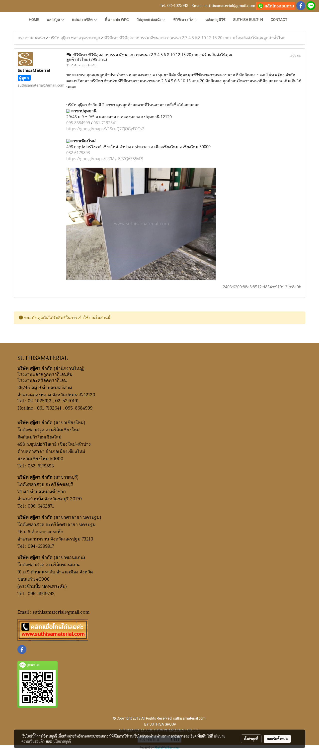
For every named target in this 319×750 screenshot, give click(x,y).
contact (279, 19)
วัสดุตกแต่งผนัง (149, 19)
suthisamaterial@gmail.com (230, 5)
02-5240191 (67, 400)
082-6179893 (78, 152)
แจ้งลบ (295, 55)
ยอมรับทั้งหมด (277, 739)
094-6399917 (41, 545)
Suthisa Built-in (248, 19)
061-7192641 (105, 122)
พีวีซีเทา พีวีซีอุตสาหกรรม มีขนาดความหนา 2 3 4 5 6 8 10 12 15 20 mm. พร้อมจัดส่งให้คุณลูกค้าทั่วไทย (194, 37)
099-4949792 (41, 593)
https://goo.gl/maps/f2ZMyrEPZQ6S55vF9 (104, 158)
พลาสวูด (54, 19)
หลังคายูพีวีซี (215, 19)
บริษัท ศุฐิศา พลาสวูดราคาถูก (74, 37)
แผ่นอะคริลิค (83, 19)
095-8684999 (78, 122)
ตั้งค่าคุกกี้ (251, 739)
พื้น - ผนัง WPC (117, 19)
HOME (34, 19)
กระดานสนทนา (31, 37)
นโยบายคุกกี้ (62, 741)
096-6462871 (41, 505)
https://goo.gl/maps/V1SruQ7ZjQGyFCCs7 (105, 128)
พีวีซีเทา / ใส (183, 19)
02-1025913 (177, 5)
